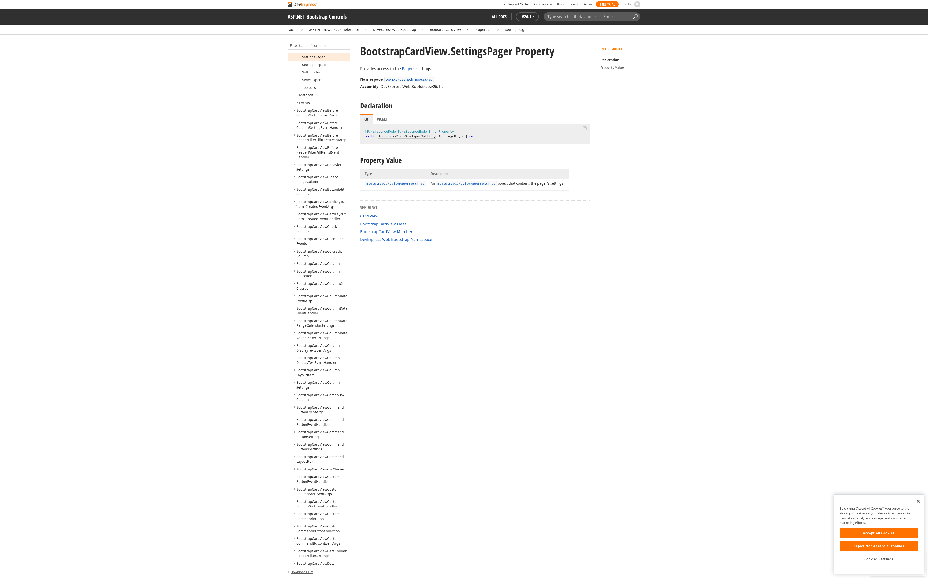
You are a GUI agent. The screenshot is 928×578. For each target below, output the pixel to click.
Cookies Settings (878, 559)
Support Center (518, 4)
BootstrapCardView (445, 29)
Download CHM (302, 572)
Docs (291, 29)
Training (573, 4)
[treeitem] (313, 57)
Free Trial (607, 4)
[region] (879, 534)
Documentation (543, 4)
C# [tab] (366, 119)
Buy (502, 4)
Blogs (561, 4)
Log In (626, 4)
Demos (587, 4)
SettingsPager (516, 29)
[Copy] (584, 128)
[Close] (918, 501)
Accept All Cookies (879, 533)
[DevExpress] (302, 4)
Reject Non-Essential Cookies (879, 546)
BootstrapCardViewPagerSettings (407, 136)
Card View (369, 216)
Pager (407, 68)
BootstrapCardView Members (387, 231)
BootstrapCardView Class (383, 224)
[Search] (635, 16)
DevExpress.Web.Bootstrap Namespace (396, 239)
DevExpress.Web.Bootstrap (394, 29)
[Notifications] (637, 4)
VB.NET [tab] (382, 119)
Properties (483, 29)
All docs (499, 16)
